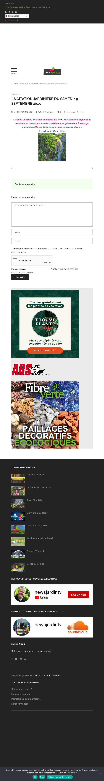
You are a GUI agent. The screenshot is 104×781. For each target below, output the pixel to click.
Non (42, 777)
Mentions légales (20, 694)
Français (14, 16)
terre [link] (60, 120)
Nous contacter (19, 704)
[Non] (100, 773)
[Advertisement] (52, 44)
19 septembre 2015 (24, 112)
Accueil (14, 84)
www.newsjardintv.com (23, 675)
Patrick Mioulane (45, 112)
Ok (35, 777)
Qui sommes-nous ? (21, 689)
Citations (24, 84)
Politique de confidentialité (26, 699)
